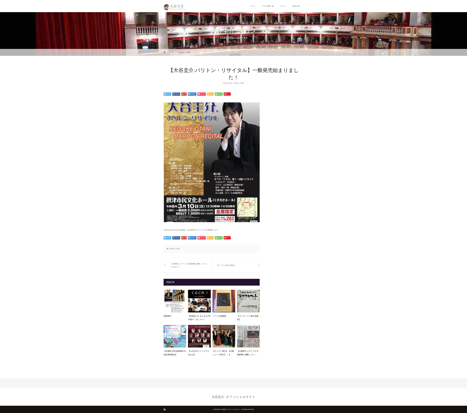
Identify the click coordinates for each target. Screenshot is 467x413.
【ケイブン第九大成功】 (226, 265)
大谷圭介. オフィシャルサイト (234, 397)
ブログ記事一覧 (268, 6)
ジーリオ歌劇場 (219, 316)
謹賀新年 (167, 316)
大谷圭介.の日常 (238, 83)
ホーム (252, 6)
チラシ (283, 6)
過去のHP (296, 6)
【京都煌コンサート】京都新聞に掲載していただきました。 (189, 265)
